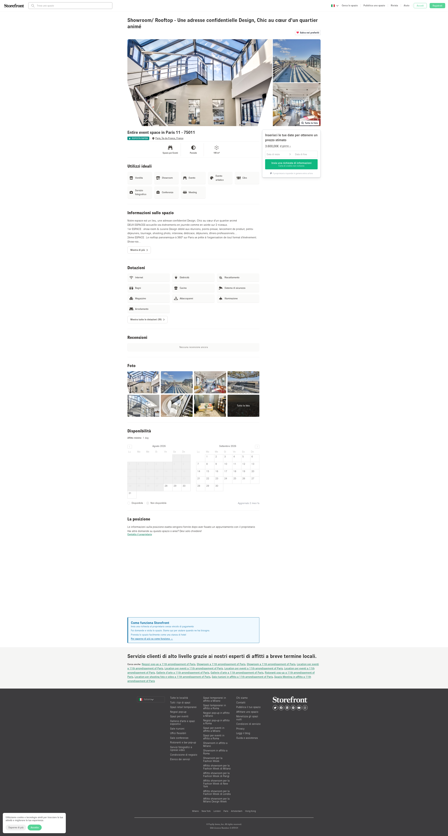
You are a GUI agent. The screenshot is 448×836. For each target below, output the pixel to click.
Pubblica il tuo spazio (248, 707)
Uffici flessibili (178, 733)
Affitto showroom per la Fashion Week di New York (216, 783)
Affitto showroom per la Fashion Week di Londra (217, 793)
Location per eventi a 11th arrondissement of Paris (193, 668)
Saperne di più (15, 827)
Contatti (241, 702)
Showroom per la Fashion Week (212, 759)
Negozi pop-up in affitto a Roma (216, 722)
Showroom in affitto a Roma (215, 752)
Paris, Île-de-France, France (169, 138)
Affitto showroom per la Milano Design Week (216, 800)
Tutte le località (179, 697)
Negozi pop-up (178, 711)
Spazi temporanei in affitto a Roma (214, 707)
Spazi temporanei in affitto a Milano (214, 699)
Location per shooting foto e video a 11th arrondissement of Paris (172, 676)
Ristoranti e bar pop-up (183, 742)
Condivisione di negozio (183, 754)
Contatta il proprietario (139, 534)
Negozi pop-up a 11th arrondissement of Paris (168, 664)
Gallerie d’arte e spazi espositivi (182, 723)
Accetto (35, 827)
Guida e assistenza (247, 737)
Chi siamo (242, 697)
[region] (193, 580)
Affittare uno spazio (247, 711)
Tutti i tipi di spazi (180, 702)
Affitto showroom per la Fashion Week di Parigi (216, 775)
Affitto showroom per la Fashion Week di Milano (217, 767)
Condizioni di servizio (248, 723)
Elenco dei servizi (180, 759)
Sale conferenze (179, 737)
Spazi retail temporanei (183, 707)
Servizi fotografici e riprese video (181, 749)
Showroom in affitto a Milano (215, 744)
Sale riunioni (177, 728)
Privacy (240, 728)
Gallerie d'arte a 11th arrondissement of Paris (182, 672)
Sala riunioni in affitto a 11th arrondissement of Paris (242, 676)
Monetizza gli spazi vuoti (247, 718)
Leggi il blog (243, 733)
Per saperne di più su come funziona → (152, 638)
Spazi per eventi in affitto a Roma (213, 737)
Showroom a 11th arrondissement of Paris (221, 664)
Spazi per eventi (179, 716)
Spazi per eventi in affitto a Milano (213, 729)
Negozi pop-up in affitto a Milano (216, 714)
